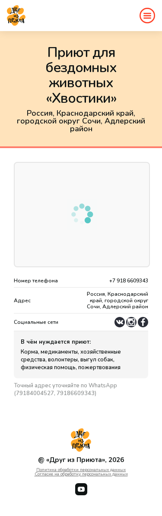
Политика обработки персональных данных (81, 470)
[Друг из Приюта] (16, 15)
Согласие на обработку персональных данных (81, 474)
